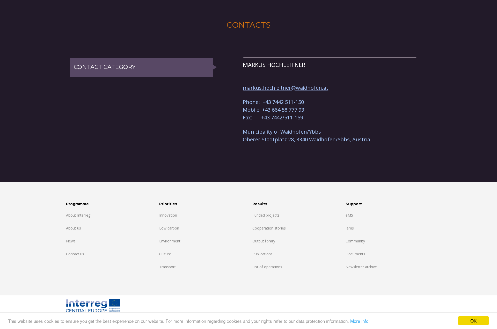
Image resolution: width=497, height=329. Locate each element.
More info (359, 321)
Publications (262, 253)
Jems (350, 228)
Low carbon (169, 228)
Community (355, 241)
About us (73, 228)
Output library (263, 241)
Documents (355, 253)
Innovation (168, 215)
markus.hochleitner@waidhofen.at (285, 87)
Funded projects (266, 215)
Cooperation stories (269, 228)
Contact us (75, 253)
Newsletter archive (361, 266)
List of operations (267, 266)
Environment (169, 241)
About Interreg (78, 215)
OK (473, 320)
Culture (165, 253)
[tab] (330, 64)
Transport (167, 266)
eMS (349, 215)
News (71, 241)
